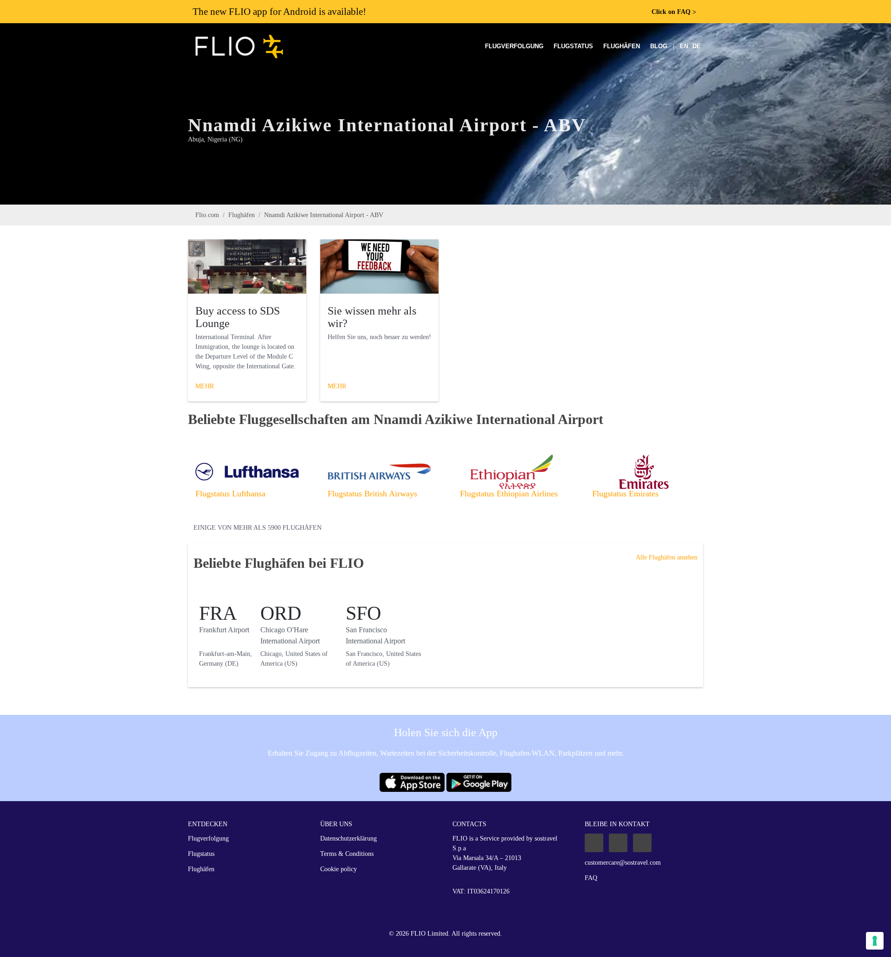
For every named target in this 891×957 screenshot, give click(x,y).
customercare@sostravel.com (623, 862)
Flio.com (207, 215)
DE (696, 46)
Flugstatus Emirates (625, 493)
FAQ (591, 877)
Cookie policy (338, 869)
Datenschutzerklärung (348, 838)
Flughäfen (621, 46)
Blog (658, 46)
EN (684, 46)
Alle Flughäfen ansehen (666, 557)
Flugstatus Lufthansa (230, 493)
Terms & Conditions (347, 853)
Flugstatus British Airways (372, 493)
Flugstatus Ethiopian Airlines (509, 493)
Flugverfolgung (514, 46)
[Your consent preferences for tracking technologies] (875, 941)
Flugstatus (573, 46)
